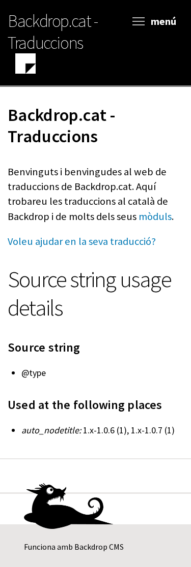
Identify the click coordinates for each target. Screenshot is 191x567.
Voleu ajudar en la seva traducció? (82, 241)
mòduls (155, 216)
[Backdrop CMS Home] (25, 65)
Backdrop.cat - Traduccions (53, 31)
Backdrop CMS (99, 547)
